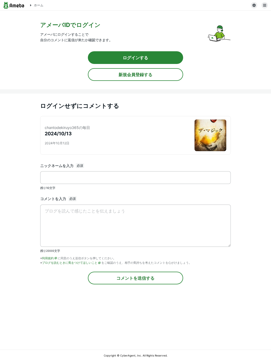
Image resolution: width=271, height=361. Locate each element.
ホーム (38, 5)
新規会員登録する (135, 74)
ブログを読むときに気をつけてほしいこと (69, 263)
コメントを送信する (135, 278)
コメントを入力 (53, 198)
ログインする (135, 57)
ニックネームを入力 (57, 165)
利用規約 (48, 258)
